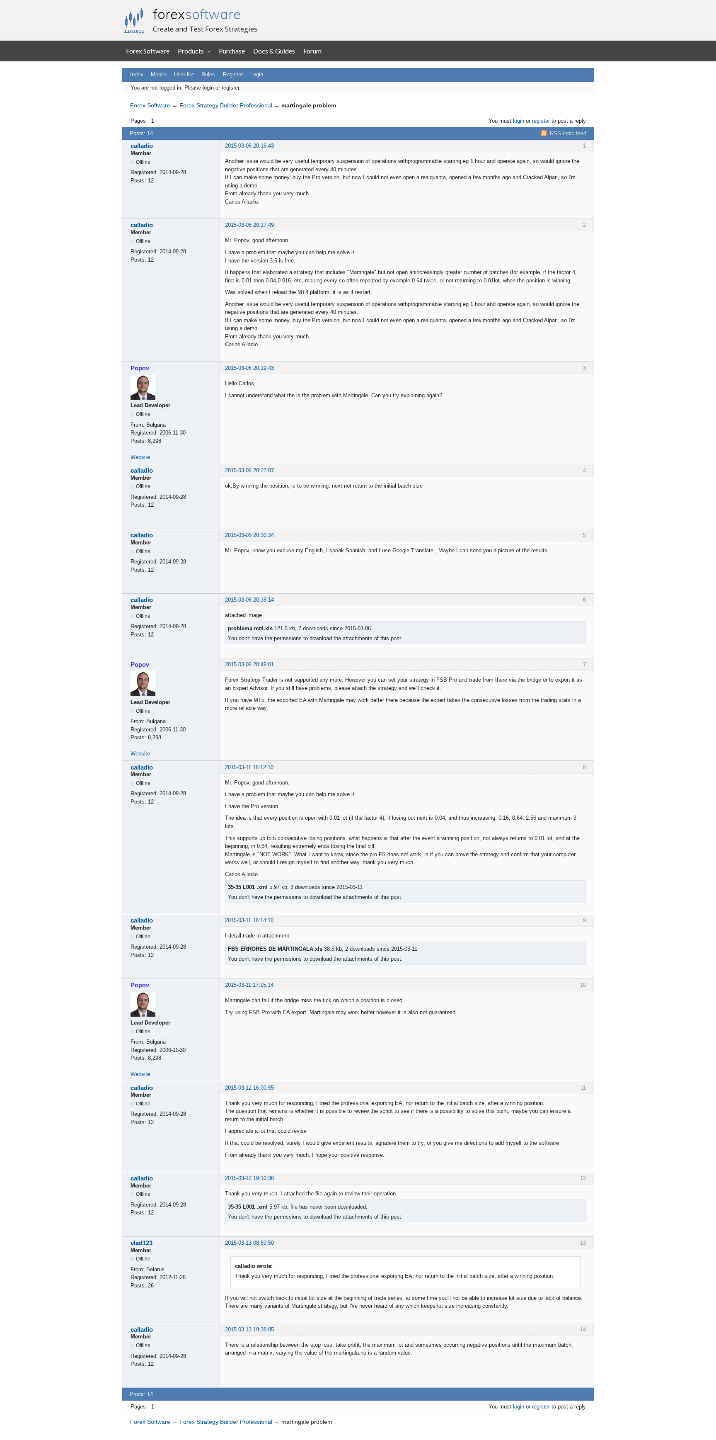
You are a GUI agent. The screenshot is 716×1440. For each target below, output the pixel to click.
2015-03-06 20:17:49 (249, 225)
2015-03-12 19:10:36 (249, 1178)
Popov (140, 368)
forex (197, 14)
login (518, 121)
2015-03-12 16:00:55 (249, 1088)
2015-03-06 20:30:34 (249, 535)
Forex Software (147, 51)
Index (136, 74)
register (541, 121)
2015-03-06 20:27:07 (249, 470)
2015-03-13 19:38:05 (249, 1329)
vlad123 (141, 1242)
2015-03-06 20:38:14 (249, 600)
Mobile (159, 74)
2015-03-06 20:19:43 (249, 368)
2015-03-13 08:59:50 (249, 1243)
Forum (312, 51)
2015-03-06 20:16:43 (249, 146)
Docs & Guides (274, 51)
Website (140, 457)
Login (256, 74)
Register (233, 74)
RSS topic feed (568, 133)
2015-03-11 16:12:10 (249, 767)
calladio (142, 145)
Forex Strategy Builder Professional (225, 105)
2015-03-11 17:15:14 (249, 985)
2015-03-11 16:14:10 (249, 920)
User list (184, 74)
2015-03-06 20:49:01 (249, 664)
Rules (208, 74)
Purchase (232, 51)
